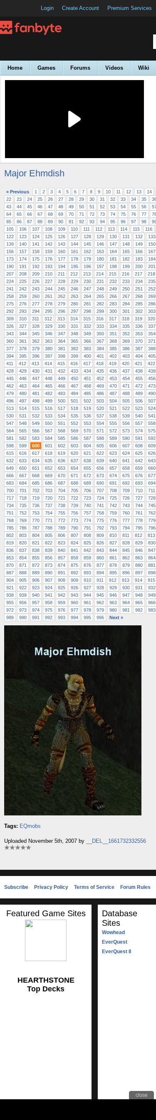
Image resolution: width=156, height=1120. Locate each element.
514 (23, 408)
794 (126, 527)
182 (126, 258)
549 (36, 423)
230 (87, 281)
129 (100, 236)
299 (100, 311)
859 (87, 557)
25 (39, 199)
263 (74, 296)
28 (71, 199)
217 (138, 273)
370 (139, 341)
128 (87, 236)
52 (102, 206)
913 (125, 580)
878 (113, 565)
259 (23, 296)
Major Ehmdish (34, 173)
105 (10, 229)
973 (23, 610)
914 (138, 580)
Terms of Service (94, 887)
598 (10, 445)
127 (74, 236)
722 (74, 497)
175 (36, 258)
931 (139, 587)
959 (61, 602)
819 (10, 542)
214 (100, 273)
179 (87, 258)
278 (48, 303)
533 (48, 415)
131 (126, 236)
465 (48, 385)
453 (113, 378)
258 (10, 296)
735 (23, 505)
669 (48, 475)
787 (36, 527)
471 (126, 385)
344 (23, 333)
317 (112, 318)
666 (10, 475)
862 (126, 557)
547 (10, 423)
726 (126, 497)
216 (125, 273)
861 (113, 557)
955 (10, 602)
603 (74, 445)
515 (36, 408)
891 (61, 572)
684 (23, 483)
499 (48, 400)
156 (10, 251)
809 (100, 535)
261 (48, 296)
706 (87, 490)
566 (36, 430)
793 (113, 527)
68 (50, 214)
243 (36, 288)
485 (87, 393)
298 (87, 311)
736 (36, 505)
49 (71, 206)
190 (10, 266)
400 (87, 356)
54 (123, 206)
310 (23, 318)
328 (36, 326)
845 (126, 550)
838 (36, 550)
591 (139, 438)
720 (48, 497)
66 (29, 214)
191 (23, 266)
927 (87, 587)
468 (87, 385)
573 (126, 430)
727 (139, 497)
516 (48, 408)
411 (9, 363)
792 (100, 527)
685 (36, 483)
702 (36, 490)
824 (74, 542)
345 (36, 333)
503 (100, 400)
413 (35, 363)
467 (74, 385)
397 (48, 356)
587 (87, 438)
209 (36, 273)
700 (10, 490)
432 (61, 370)
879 (126, 565)
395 (23, 356)
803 (23, 535)
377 (10, 348)
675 (126, 475)
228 (61, 281)
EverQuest (114, 942)
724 (100, 497)
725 (113, 497)
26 (50, 199)
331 (74, 326)
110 (74, 229)
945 (100, 595)
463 (23, 385)
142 (48, 244)
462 (10, 385)
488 (126, 393)
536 (87, 415)
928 (100, 587)
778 (139, 520)
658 (126, 468)
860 (100, 557)
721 (61, 497)
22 (8, 199)
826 (100, 542)
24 (29, 199)
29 (81, 199)
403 (126, 356)
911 (100, 580)
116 (148, 229)
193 (48, 266)
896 (126, 572)
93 (91, 221)
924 (48, 587)
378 (23, 348)
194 (61, 266)
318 (125, 318)
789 (61, 527)
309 (10, 318)
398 (61, 356)
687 (61, 483)
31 (102, 199)
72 (91, 214)
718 (23, 497)
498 (36, 400)
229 (74, 281)
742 (113, 505)
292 (10, 311)
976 (61, 610)
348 (74, 333)
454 (126, 378)
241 (10, 288)
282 (100, 303)
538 (113, 415)
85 (8, 221)
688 (74, 483)
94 (102, 221)
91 (71, 221)
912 (112, 580)
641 (126, 460)
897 (139, 572)
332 (87, 326)
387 (139, 348)
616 (23, 453)
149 (139, 244)
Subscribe (16, 887)
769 (23, 520)
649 (10, 468)
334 (113, 326)
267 (126, 296)
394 (10, 356)
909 (74, 580)
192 (36, 266)
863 (139, 557)
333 (100, 326)
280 (74, 303)
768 (10, 520)
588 (100, 438)
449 (61, 378)
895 (113, 572)
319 (138, 318)
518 (74, 408)
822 (48, 542)
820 (23, 542)
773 (74, 520)
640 (113, 460)
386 (126, 348)
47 (50, 206)
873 (48, 565)
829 (139, 542)
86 (19, 221)
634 (36, 460)
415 (61, 363)
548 (23, 423)
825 (87, 542)
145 (87, 244)
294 (36, 311)
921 (10, 587)
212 (74, 273)
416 (74, 363)
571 (100, 430)
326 (10, 326)
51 (91, 206)
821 (36, 542)
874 (61, 565)
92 (81, 221)
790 (74, 527)
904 (10, 580)
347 (61, 333)
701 (23, 490)
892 (74, 572)
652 (48, 468)
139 (10, 244)
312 (48, 318)
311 (35, 318)
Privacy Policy (51, 887)
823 (61, 542)
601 (48, 445)
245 (61, 288)
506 (139, 400)
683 (10, 483)
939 (23, 595)
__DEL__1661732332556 (116, 841)
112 (98, 229)
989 (10, 617)
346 (48, 333)
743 (126, 505)
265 (100, 296)
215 (112, 273)
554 (100, 423)
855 (36, 557)
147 (113, 244)
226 (36, 281)
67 (39, 214)
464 (36, 385)
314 (74, 318)
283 (113, 303)
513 (10, 408)
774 (87, 520)
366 (87, 341)
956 (23, 602)
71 (81, 214)
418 (100, 363)
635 (48, 460)
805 (48, 535)
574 (139, 430)
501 (74, 400)
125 (48, 236)
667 (23, 475)
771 (48, 520)
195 (74, 266)
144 (74, 244)
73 (102, 214)
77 (143, 214)
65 (19, 214)
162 (87, 251)
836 (10, 550)
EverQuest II (116, 951)
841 (74, 550)
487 (113, 393)
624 (126, 453)
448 (48, 378)
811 (125, 535)
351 (113, 333)
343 (10, 333)
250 (126, 288)
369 (126, 341)
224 (10, 281)
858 (74, 557)
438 (139, 370)
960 (74, 602)
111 (86, 229)
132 (139, 236)
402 (113, 356)
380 (48, 348)
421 (138, 363)
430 (36, 370)
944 (87, 595)
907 (48, 580)
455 (139, 378)
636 (61, 460)
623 (113, 453)
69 (60, 214)
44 (19, 206)
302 (139, 311)
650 (23, 468)
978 (87, 610)
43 (8, 206)
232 (113, 281)
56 (143, 206)
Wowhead (113, 932)
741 (100, 505)
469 (100, 385)
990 (23, 617)
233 (126, 281)
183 (139, 258)
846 (139, 550)
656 (100, 468)
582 (23, 438)
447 (36, 378)
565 (23, 430)
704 (61, 490)
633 (23, 460)
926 (74, 587)
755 (61, 512)
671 (74, 475)
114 (123, 229)
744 (139, 505)
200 (139, 266)
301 (126, 311)
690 (100, 483)
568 (61, 430)
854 (23, 557)
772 (61, 520)
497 (23, 400)
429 (23, 370)
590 (126, 438)
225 (23, 281)
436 (113, 370)
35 (143, 199)
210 (48, 273)
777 (126, 520)
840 (61, 550)
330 (61, 326)
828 (126, 542)
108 (48, 229)
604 (87, 445)
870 (10, 565)
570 (87, 430)
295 (48, 311)
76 (133, 214)
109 (61, 229)
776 (113, 520)
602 (61, 445)
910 (87, 580)
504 (113, 400)
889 (36, 572)
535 (74, 415)
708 (113, 490)
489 (139, 393)
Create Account (80, 8)
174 (23, 258)
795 (139, 527)
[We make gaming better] (26, 8)
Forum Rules (135, 887)
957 (36, 602)
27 (60, 199)
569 (74, 430)
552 (74, 423)
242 (23, 288)
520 (100, 408)
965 (139, 602)
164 (113, 251)
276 (23, 303)
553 (87, 423)
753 (36, 512)
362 (36, 341)
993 (61, 617)
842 (87, 550)
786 (23, 527)
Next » (116, 617)
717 (10, 497)
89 (50, 221)
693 (139, 483)
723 (87, 497)
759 (113, 512)
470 (113, 385)
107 (36, 229)
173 (10, 258)
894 (100, 572)
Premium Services (129, 8)
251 (139, 288)
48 (60, 206)
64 (8, 214)
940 (36, 595)
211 (61, 273)
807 (74, 535)
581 (10, 438)
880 (139, 565)
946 (113, 595)
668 (36, 475)
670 (61, 475)
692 (126, 483)
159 (48, 251)
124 (36, 236)
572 (113, 430)
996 (100, 617)
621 (87, 453)
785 (10, 527)
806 (61, 535)
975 (48, 610)
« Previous (17, 191)
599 (23, 445)
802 (10, 535)
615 (10, 453)
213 (87, 273)
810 (113, 535)
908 (61, 580)
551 (61, 423)
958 (48, 602)
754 (48, 512)
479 (10, 393)
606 (113, 445)
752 (23, 512)
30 (91, 199)
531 (23, 415)
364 (61, 341)
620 (74, 453)
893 (87, 572)
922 (23, 587)
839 (48, 550)
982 (139, 610)
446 (23, 378)
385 (113, 348)
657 (113, 468)
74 (112, 214)
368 (113, 341)
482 (48, 393)
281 (87, 303)
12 (128, 191)
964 (126, 602)
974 (36, 610)
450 (74, 378)
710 (139, 490)
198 (113, 266)
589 (113, 438)
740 (87, 505)
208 (23, 273)
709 (126, 490)
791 (87, 527)
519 (87, 408)
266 (113, 296)
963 (113, 602)
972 (10, 610)
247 (87, 288)
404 (139, 356)
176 (48, 258)
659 (139, 468)
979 (100, 610)
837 (23, 550)
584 (48, 438)
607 (126, 445)
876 (87, 565)
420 (125, 363)
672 (87, 475)
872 (36, 565)
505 (126, 400)
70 (71, 214)
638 (87, 460)
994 (74, 617)
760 (126, 512)
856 (48, 557)
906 (36, 580)
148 (126, 244)
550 (48, 423)
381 (61, 348)
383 (87, 348)
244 (48, 288)
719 (36, 497)
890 (48, 572)
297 (74, 311)
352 (126, 333)
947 (126, 595)
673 (100, 475)
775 (100, 520)
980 (113, 610)
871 (23, 565)
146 (100, 244)
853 (10, 557)
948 (139, 595)
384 (100, 348)
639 (100, 460)
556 (126, 423)
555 (113, 423)
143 (61, 244)
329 (48, 326)
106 (23, 229)
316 (100, 318)
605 (100, 445)
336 (139, 326)
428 (10, 370)
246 (74, 288)
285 (139, 303)
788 (48, 527)
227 (48, 281)
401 (100, 356)
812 (138, 535)
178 (74, 258)
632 (10, 460)
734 (10, 505)
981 (126, 610)
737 (48, 505)
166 (139, 251)
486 (100, 393)
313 (61, 318)
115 (136, 229)
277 (36, 303)
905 (23, 580)
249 (113, 288)
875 (74, 565)
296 (61, 311)
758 (100, 512)
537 (100, 415)
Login (47, 8)
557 (139, 423)
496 (10, 400)
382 (74, 348)
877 (100, 565)
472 (139, 385)
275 (10, 303)
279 (61, 303)
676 (139, 475)
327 (23, 326)
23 (19, 199)
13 (138, 191)
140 (23, 244)
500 (61, 400)
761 (139, 512)
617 (36, 453)
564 (10, 430)
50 (81, 206)
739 (74, 505)
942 (61, 595)
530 (10, 415)
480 (23, 393)
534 (61, 415)
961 (87, 602)
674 (113, 475)
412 (22, 363)
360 (10, 341)
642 (139, 460)
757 (87, 512)
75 (123, 214)
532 (36, 415)
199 (126, 266)
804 (36, 535)
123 (23, 236)
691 (113, 483)
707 (100, 490)
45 (29, 206)
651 (36, 468)
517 (61, 408)
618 (48, 453)
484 (74, 393)
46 (39, 206)
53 (112, 206)
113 (111, 229)
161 (74, 251)
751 (10, 512)
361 (23, 341)
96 (123, 221)
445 (10, 378)
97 (133, 221)
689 (87, 483)
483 (61, 393)
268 (139, 296)
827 (113, 542)
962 (100, 602)
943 (74, 595)
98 (143, 221)
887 (10, 572)
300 (113, 311)
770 (36, 520)
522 (126, 408)
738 (61, 505)
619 (61, 453)
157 (23, 251)
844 (113, 550)
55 (133, 206)
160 (61, 251)
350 (100, 333)
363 (48, 341)
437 (126, 370)
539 (126, 415)
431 (48, 370)
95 (112, 221)
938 (10, 595)
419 (112, 363)
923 (36, 587)
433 (74, 370)
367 (100, 341)
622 (100, 453)
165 (126, 251)
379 (36, 348)
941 (48, 595)
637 (74, 460)
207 (10, 273)
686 (48, 483)
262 (61, 296)
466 (61, 385)
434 (87, 370)
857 (61, 557)
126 (61, 236)
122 (10, 236)
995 (87, 617)
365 (74, 341)
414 (48, 363)
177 (61, 258)
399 (74, 356)
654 (74, 468)
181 (113, 258)
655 (87, 468)
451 (87, 378)
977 (74, 610)
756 (74, 512)
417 (87, 363)
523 (139, 408)
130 (113, 236)
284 (126, 303)
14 (149, 191)
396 (36, 356)
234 (139, 281)
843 (100, 550)
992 (48, 617)
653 (61, 468)
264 (87, 296)
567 (48, 430)
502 (87, 400)
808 (87, 535)
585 (61, 438)
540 (139, 415)
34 (133, 199)
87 (29, 221)
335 (126, 326)
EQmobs (30, 826)
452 (100, 378)
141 (36, 244)
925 (61, 587)
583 (36, 438)
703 (48, 490)
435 (100, 370)
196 (87, 266)
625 (139, 453)
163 (100, 251)
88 (39, 221)
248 (100, 288)
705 (74, 490)
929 (113, 587)
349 (87, 333)
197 (100, 266)
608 (139, 445)
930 (126, 587)
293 (23, 311)
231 (100, 281)
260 (36, 296)
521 (113, 408)
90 (60, 221)
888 (23, 572)
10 (108, 191)
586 (74, 438)
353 (139, 333)
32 (112, 199)
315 (87, 318)
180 (100, 258)
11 (118, 191)
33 (123, 199)
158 (36, 251)
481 (36, 393)
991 (36, 617)
